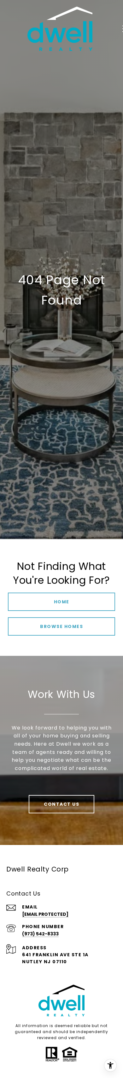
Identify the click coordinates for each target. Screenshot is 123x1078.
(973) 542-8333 (40, 934)
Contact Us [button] (61, 804)
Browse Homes (61, 626)
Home (61, 602)
